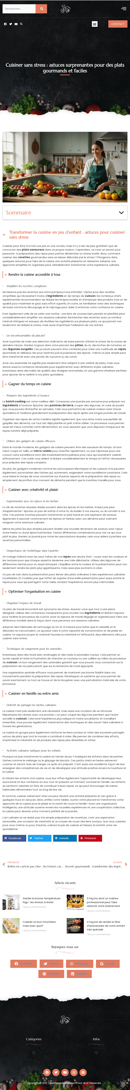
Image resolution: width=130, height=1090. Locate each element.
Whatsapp (81, 963)
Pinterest (53, 974)
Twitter (53, 963)
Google (109, 963)
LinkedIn (81, 974)
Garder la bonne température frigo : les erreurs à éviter (41, 900)
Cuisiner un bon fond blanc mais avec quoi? (39, 924)
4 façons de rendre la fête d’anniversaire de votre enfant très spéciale (106, 925)
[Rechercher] (41, 8)
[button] (123, 8)
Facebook (25, 963)
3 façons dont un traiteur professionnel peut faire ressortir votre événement (103, 902)
